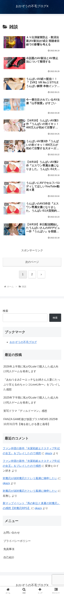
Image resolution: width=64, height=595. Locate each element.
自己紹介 (8, 557)
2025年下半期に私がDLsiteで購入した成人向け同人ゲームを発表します (30, 400)
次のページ (32, 261)
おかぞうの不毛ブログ (23, 342)
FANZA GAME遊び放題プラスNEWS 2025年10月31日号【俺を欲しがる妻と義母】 (30, 422)
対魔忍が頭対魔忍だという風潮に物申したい (30, 490)
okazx (48, 453)
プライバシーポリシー (17, 540)
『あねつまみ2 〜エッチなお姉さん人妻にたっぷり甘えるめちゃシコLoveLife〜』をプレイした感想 (31, 384)
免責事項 (8, 549)
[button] (57, 473)
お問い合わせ (11, 532)
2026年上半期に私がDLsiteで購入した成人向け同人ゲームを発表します (30, 369)
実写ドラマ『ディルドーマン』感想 (25, 410)
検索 (5, 310)
